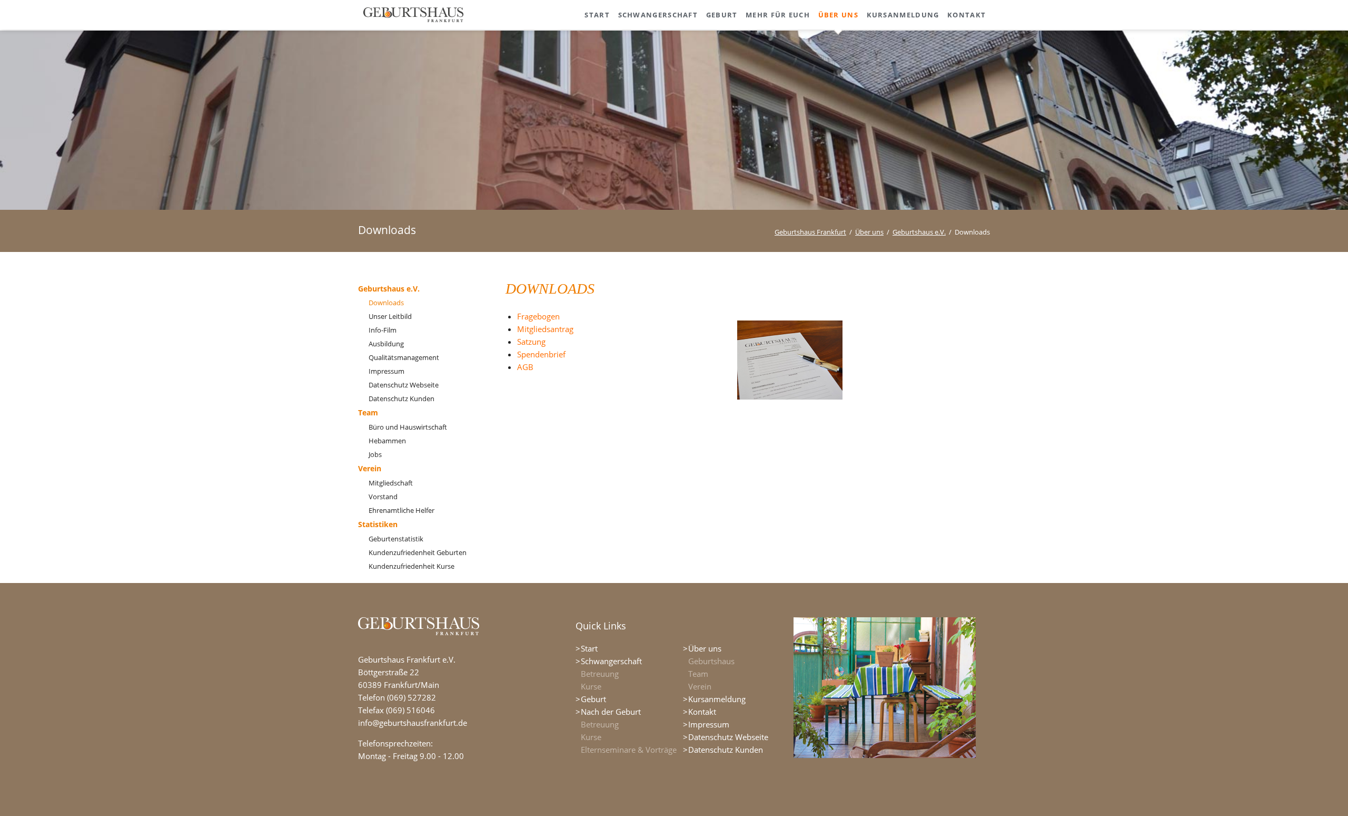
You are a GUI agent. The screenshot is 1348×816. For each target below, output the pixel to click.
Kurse (591, 686)
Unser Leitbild (390, 316)
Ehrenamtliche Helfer (401, 510)
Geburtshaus (711, 661)
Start (589, 648)
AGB (525, 367)
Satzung (531, 341)
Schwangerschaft (611, 661)
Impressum (386, 371)
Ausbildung (386, 343)
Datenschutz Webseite (404, 385)
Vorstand (383, 496)
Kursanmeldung (717, 699)
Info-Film (383, 330)
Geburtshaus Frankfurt (810, 232)
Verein (369, 468)
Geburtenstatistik (396, 538)
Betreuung (600, 673)
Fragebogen (538, 316)
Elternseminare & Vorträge (629, 749)
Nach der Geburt (611, 711)
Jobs (375, 454)
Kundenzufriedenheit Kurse (411, 566)
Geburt (593, 699)
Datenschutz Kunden (401, 398)
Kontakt (702, 711)
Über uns (869, 232)
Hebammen (387, 440)
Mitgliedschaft (391, 483)
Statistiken (378, 524)
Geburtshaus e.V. (919, 232)
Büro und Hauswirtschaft (408, 427)
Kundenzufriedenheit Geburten (418, 552)
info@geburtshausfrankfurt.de (412, 722)
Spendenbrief (541, 354)
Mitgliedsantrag (545, 329)
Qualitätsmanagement (404, 357)
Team (368, 412)
